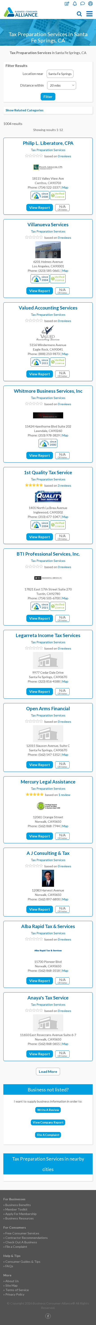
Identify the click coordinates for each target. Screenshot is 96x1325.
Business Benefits (18, 1205)
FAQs (9, 1266)
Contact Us (82, 3)
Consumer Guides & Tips (22, 1261)
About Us (12, 1281)
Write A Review (48, 1110)
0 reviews (64, 156)
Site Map (11, 1285)
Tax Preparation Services (48, 150)
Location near (33, 73)
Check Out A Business (21, 1242)
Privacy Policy (14, 1294)
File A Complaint (48, 1135)
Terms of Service (17, 1290)
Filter (48, 96)
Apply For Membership (21, 1214)
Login (90, 3)
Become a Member (75, 3)
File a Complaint (16, 1246)
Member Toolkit (16, 1209)
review (64, 795)
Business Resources (19, 1218)
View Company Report (48, 1122)
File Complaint (67, 3)
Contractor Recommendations (26, 1238)
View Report (39, 207)
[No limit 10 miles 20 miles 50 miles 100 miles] (61, 85)
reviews (64, 485)
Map (65, 187)
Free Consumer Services (22, 1233)
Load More (48, 1071)
